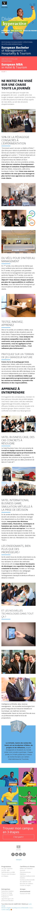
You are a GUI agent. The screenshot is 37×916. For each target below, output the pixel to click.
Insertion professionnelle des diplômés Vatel (27, 881)
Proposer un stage (6, 893)
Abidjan (19, 860)
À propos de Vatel (25, 893)
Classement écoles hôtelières (25, 873)
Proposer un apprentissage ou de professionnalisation (7, 898)
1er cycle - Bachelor (7, 868)
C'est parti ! (18, 837)
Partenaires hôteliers (7, 891)
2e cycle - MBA (5, 870)
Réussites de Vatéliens (26, 883)
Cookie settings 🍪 (6, 909)
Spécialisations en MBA (8, 872)
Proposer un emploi (7, 895)
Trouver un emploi (25, 885)
